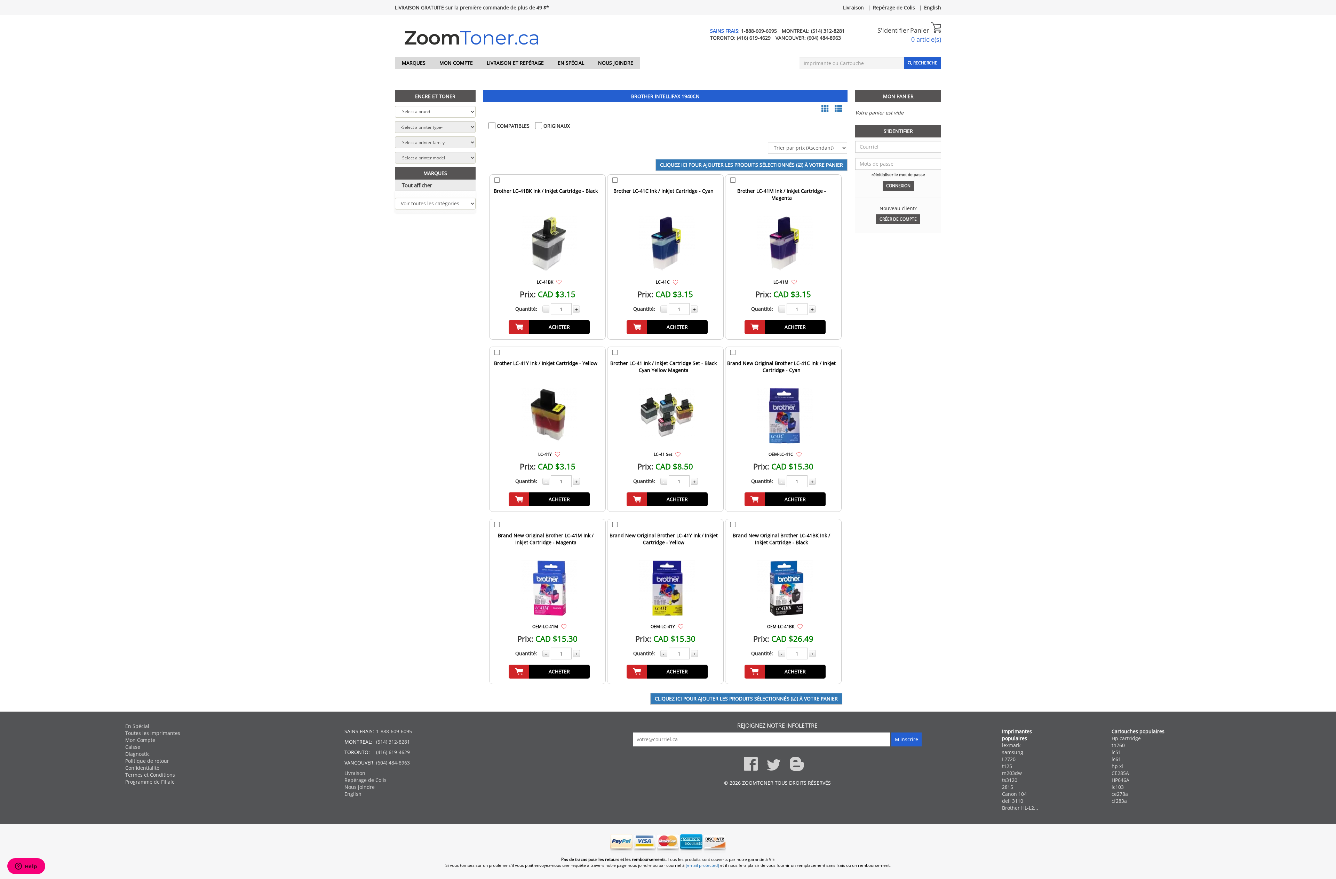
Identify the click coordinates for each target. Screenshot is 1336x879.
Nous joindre (615, 63)
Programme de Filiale (150, 781)
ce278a (1120, 794)
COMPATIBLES (512, 125)
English (932, 7)
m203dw (1012, 773)
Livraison (853, 7)
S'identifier (893, 30)
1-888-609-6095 (759, 30)
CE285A (1120, 773)
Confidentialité (142, 768)
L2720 (1009, 759)
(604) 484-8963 (824, 37)
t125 (1007, 766)
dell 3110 (1012, 801)
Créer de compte (898, 219)
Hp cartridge (1126, 738)
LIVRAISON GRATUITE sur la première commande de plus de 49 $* (472, 7)
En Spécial (571, 63)
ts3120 (1009, 780)
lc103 (1118, 787)
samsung (1012, 752)
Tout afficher (417, 185)
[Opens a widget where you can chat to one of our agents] (26, 867)
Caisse (132, 747)
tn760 (1118, 745)
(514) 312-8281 (828, 30)
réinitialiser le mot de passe (898, 174)
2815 (1007, 787)
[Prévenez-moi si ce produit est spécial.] (559, 281)
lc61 (1116, 759)
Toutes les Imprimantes (152, 733)
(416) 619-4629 (754, 37)
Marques (414, 63)
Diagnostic (137, 754)
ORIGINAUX (556, 125)
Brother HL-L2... (1020, 808)
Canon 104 (1014, 794)
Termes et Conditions (150, 774)
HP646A (1120, 780)
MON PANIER (898, 96)
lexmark (1011, 745)
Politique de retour (147, 761)
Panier (920, 30)
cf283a (1119, 801)
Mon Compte (456, 63)
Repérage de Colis (894, 7)
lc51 (1116, 752)
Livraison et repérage (515, 63)
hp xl (1117, 766)
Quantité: (526, 309)
